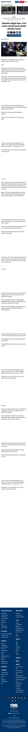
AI (16, 633)
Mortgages (3, 613)
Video (17, 661)
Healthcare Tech (20, 630)
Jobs (17, 668)
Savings (3, 620)
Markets (3, 641)
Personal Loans (4, 618)
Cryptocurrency (4, 647)
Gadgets (18, 626)
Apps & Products (20, 692)
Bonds (2, 652)
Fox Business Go (19, 690)
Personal (18, 613)
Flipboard (15, 698)
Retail (2, 659)
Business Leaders (5, 656)
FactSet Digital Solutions (14, 722)
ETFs (2, 654)
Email (20, 32)
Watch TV (22, 1)
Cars (2, 678)
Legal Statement (22, 722)
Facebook (8, 32)
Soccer (17, 650)
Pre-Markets (4, 661)
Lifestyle (3, 670)
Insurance (3, 622)
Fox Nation (18, 688)
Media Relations (19, 675)
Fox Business (6, 1)
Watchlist (4, 666)
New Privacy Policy (14, 711)
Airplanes (3, 679)
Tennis (17, 654)
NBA (17, 643)
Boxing (17, 648)
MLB (17, 645)
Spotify (12, 701)
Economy (4, 631)
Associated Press (5, 39)
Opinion (18, 657)
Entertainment (4, 672)
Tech (17, 620)
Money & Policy (4, 635)
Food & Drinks (4, 681)
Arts (2, 683)
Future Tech (18, 632)
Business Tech (19, 628)
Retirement (4, 625)
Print (17, 32)
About (17, 664)
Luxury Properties (20, 616)
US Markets (4, 645)
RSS (21, 698)
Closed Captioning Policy (14, 717)
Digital (17, 623)
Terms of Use (19, 670)
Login (17, 1)
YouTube (12, 698)
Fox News (18, 686)
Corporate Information (21, 677)
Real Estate (19, 610)
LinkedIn (18, 698)
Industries (3, 657)
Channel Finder (19, 666)
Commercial (19, 615)
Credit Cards (4, 616)
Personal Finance (6, 610)
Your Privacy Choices (15, 713)
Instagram (9, 698)
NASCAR (18, 647)
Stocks (2, 643)
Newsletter (24, 698)
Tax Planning (4, 627)
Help (14, 715)
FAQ (17, 674)
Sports (18, 639)
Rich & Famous (4, 674)
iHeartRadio (15, 701)
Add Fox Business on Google (14, 35)
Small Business (4, 637)
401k (2, 624)
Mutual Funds (4, 663)
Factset (18, 721)
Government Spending (6, 633)
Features (14, 17)
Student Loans (4, 615)
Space (17, 635)
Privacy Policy (19, 672)
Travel (2, 676)
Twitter (11, 32)
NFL (17, 641)
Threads (14, 32)
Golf (17, 652)
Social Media (19, 624)
